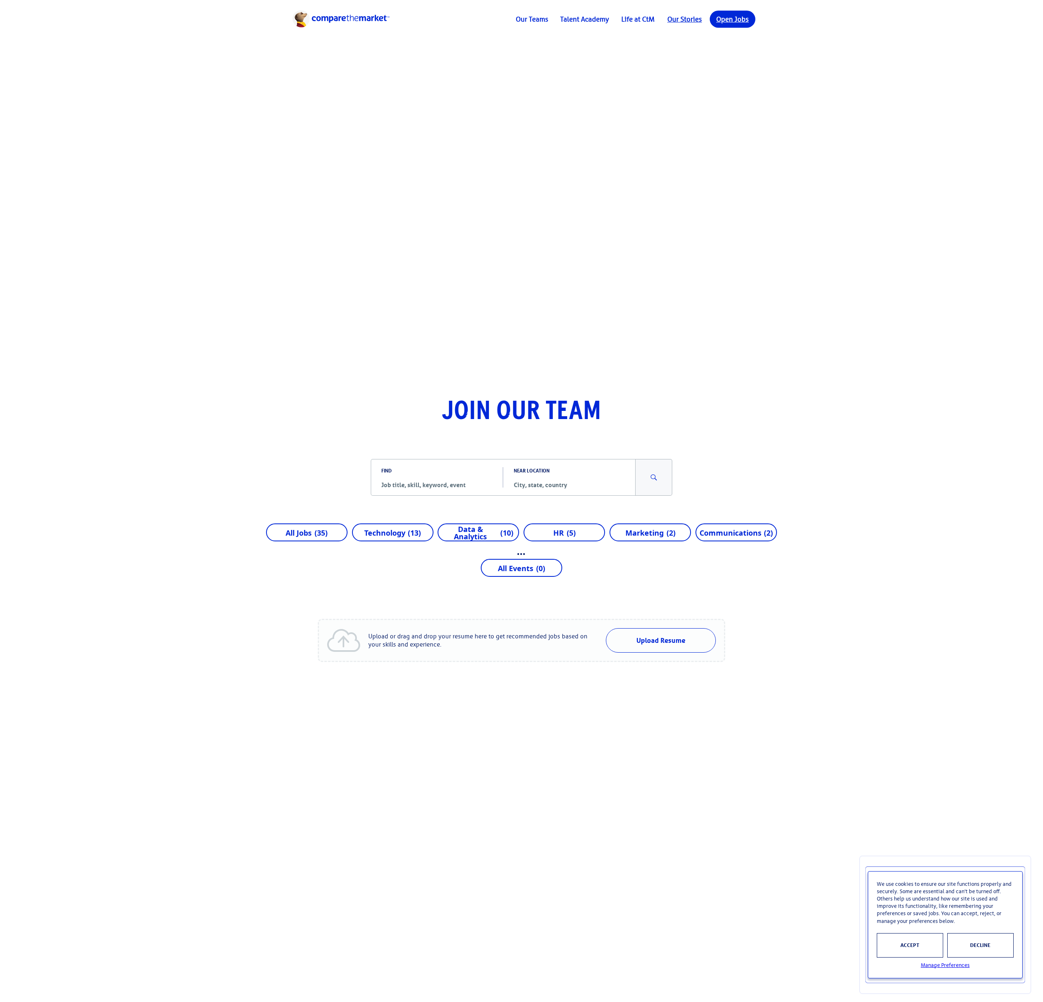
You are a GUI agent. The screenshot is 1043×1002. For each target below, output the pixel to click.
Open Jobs (732, 19)
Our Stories (684, 19)
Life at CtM (637, 19)
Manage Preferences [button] (945, 965)
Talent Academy (584, 19)
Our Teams (532, 19)
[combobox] (437, 484)
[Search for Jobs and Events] (654, 477)
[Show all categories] (521, 554)
